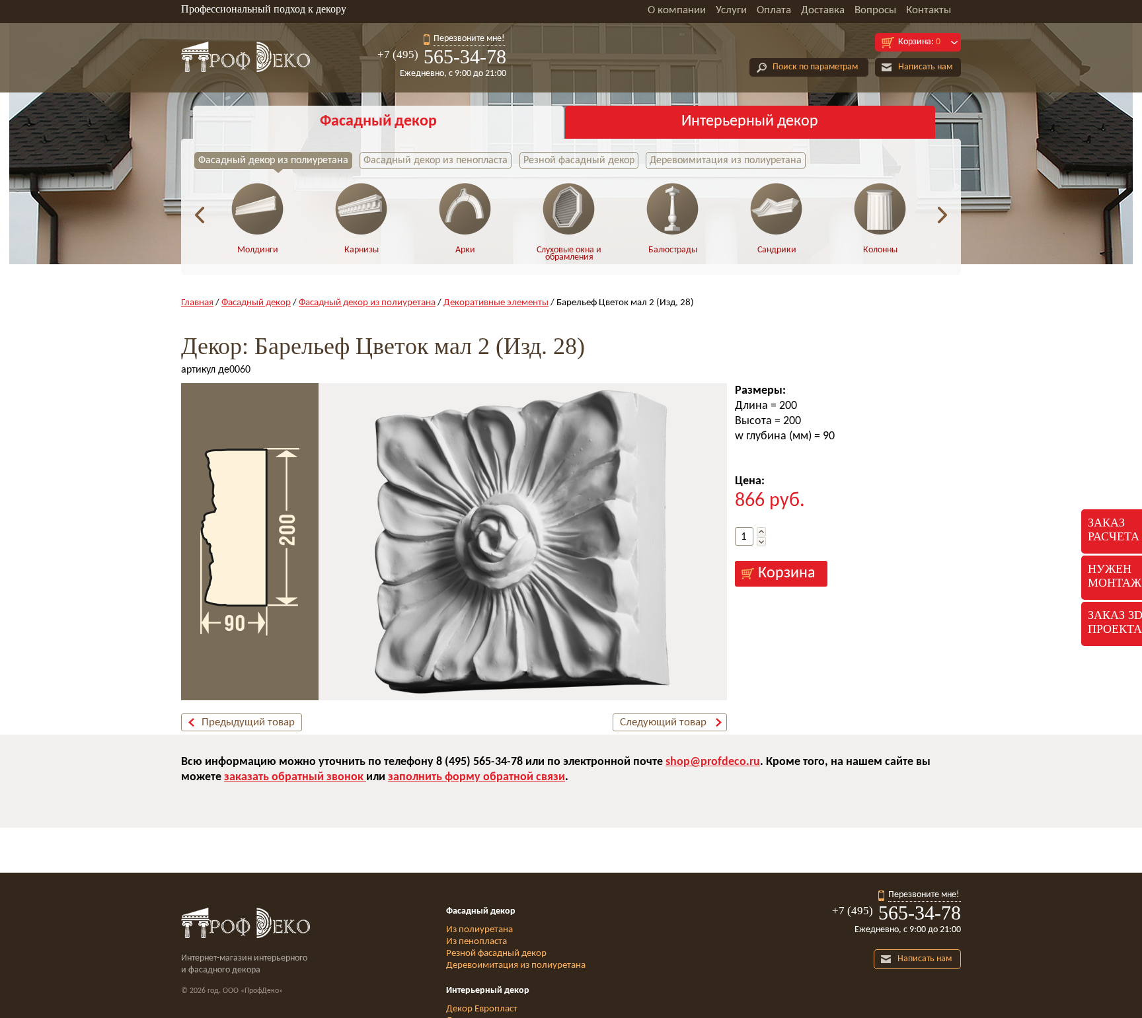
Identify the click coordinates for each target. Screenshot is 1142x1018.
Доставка (823, 10)
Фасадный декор (378, 121)
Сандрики (776, 250)
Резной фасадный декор (578, 160)
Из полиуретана (479, 930)
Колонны (880, 250)
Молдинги (257, 250)
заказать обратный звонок (295, 777)
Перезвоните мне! (469, 39)
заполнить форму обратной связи (476, 777)
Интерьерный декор (749, 121)
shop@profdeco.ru (713, 762)
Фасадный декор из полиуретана (273, 160)
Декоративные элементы (496, 303)
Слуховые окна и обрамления (569, 253)
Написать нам (925, 67)
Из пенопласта (476, 942)
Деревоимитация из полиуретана (726, 160)
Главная (197, 303)
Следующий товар (663, 722)
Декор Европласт (481, 1009)
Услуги (731, 10)
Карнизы (361, 250)
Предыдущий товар (248, 722)
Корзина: (919, 42)
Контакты (928, 10)
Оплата (774, 10)
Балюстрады (672, 250)
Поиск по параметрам (815, 67)
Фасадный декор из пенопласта (435, 160)
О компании (677, 10)
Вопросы (875, 10)
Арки (465, 250)
